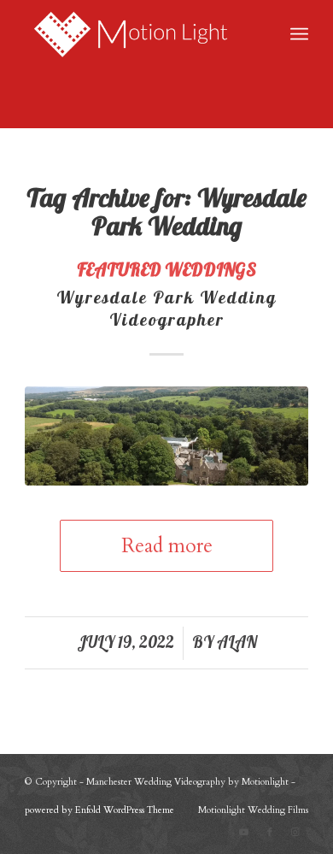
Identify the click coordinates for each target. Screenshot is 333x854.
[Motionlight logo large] (138, 34)
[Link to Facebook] (270, 832)
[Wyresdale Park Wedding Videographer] (166, 436)
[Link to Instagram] (295, 832)
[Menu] (299, 34)
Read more (167, 546)
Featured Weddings (166, 269)
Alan (237, 642)
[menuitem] (299, 34)
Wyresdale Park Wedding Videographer (166, 308)
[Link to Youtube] (244, 832)
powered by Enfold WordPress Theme (99, 810)
